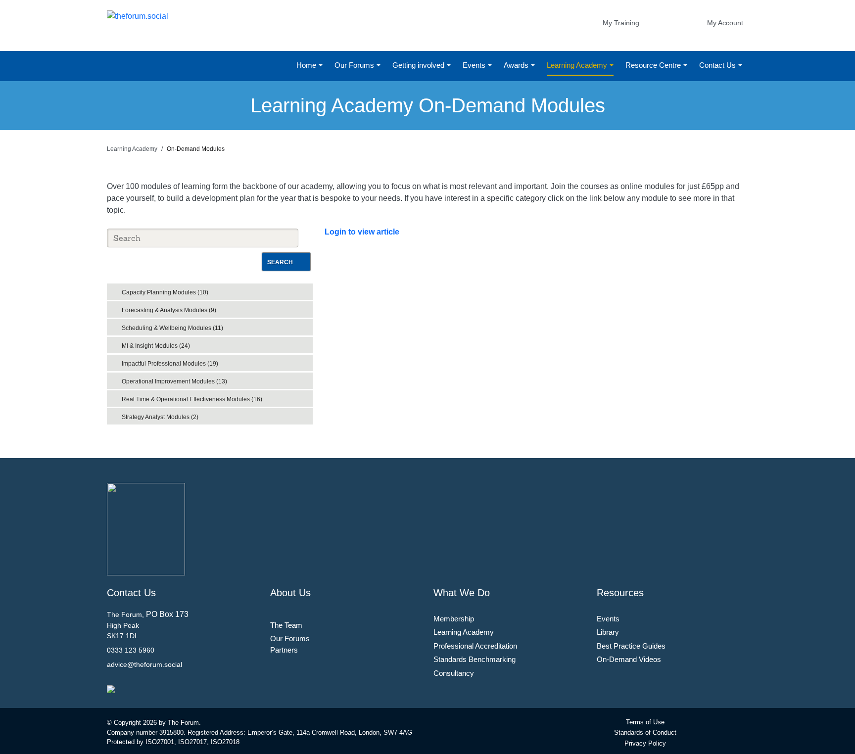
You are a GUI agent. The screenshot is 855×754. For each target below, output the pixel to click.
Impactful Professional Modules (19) (170, 363)
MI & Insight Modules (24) (156, 345)
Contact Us (718, 65)
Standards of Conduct (645, 732)
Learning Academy (578, 65)
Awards (517, 65)
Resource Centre (654, 65)
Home (307, 65)
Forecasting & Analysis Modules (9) (169, 310)
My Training (621, 23)
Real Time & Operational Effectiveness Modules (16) (192, 399)
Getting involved (419, 65)
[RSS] (307, 289)
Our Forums (355, 65)
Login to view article (362, 232)
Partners (284, 650)
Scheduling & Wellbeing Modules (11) (172, 328)
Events (475, 65)
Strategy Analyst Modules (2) (160, 417)
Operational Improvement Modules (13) (174, 381)
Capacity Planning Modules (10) (165, 292)
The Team (286, 625)
